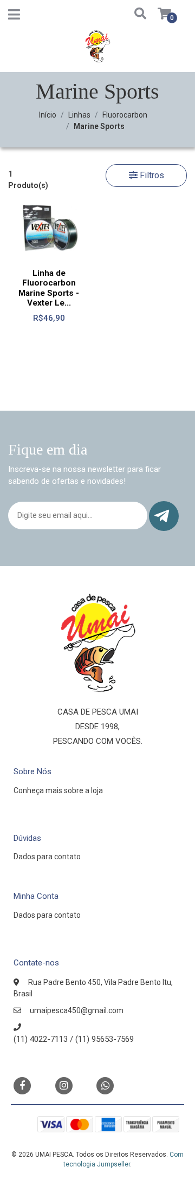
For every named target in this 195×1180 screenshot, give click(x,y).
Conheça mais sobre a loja (58, 790)
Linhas (79, 115)
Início (47, 115)
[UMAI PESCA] (97, 50)
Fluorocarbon (124, 115)
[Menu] (14, 16)
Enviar (164, 516)
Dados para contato (47, 856)
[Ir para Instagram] (64, 1085)
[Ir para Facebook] (22, 1085)
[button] (130, 14)
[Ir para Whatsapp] (105, 1085)
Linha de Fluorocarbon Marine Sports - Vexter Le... (48, 288)
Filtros (151, 175)
